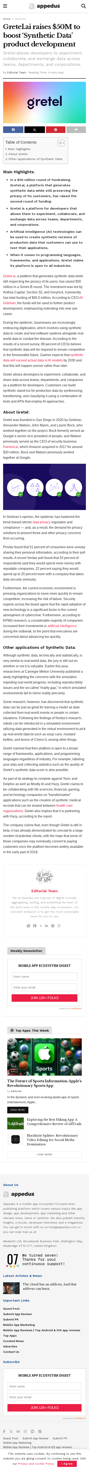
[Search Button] (83, 6)
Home (6, 18)
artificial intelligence (62, 626)
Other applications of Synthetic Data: (36, 159)
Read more (19, 1109)
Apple (14, 1071)
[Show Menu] (5, 6)
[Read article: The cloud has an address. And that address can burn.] (11, 1288)
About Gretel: (18, 154)
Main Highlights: (19, 149)
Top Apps (10, 1335)
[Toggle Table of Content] (59, 142)
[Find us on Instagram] (25, 1431)
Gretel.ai (9, 276)
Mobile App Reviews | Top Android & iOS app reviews (41, 1330)
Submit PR (10, 1319)
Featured (20, 18)
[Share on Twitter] (34, 129)
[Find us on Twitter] (11, 1431)
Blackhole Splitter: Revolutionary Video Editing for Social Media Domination (52, 1140)
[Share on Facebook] (13, 129)
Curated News (13, 1341)
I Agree (67, 1463)
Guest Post (11, 1308)
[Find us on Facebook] (4, 1431)
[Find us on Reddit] (32, 1431)
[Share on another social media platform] (76, 129)
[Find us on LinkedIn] (18, 1431)
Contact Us (11, 1351)
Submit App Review (17, 1314)
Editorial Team (16, 72)
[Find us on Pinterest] (40, 1431)
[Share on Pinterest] (55, 129)
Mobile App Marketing (19, 1324)
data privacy (42, 522)
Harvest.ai (10, 447)
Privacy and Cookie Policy (35, 1463)
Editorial (16, 1091)
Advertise (10, 1346)
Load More (44, 1154)
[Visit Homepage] (44, 6)
